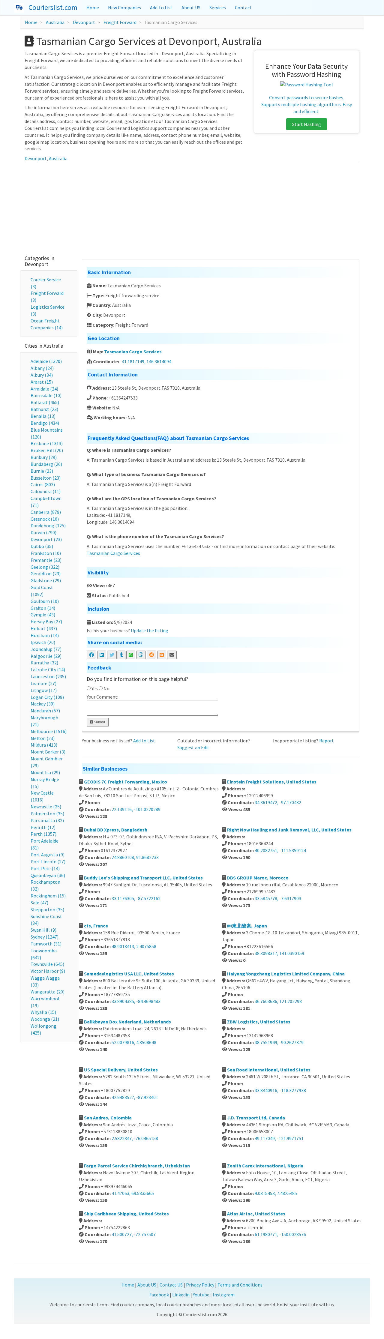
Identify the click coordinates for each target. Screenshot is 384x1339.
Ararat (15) (42, 382)
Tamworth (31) (46, 944)
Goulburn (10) (45, 601)
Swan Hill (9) (43, 930)
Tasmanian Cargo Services (133, 352)
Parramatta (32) (47, 820)
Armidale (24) (44, 389)
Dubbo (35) (42, 546)
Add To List (161, 7)
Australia (55, 22)
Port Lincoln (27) (48, 861)
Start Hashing (306, 124)
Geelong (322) (45, 567)
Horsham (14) (45, 635)
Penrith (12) (43, 827)
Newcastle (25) (46, 807)
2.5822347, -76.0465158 (135, 1138)
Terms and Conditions (240, 1285)
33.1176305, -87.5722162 (136, 898)
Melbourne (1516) (49, 731)
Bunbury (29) (44, 457)
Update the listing (149, 631)
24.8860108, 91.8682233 (135, 857)
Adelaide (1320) (46, 361)
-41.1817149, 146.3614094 (145, 361)
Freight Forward (120, 22)
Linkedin (181, 1295)
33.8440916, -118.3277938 (280, 1090)
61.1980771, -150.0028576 (280, 1234)
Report (326, 741)
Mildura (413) (44, 745)
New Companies (124, 7)
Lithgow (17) (44, 690)
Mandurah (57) (45, 711)
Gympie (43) (43, 615)
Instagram (224, 1295)
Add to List (144, 741)
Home (92, 7)
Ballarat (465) (45, 402)
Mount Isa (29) (45, 772)
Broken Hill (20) (47, 450)
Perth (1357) (43, 834)
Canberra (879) (46, 512)
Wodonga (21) (45, 1019)
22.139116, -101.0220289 (136, 809)
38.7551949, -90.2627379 (279, 1042)
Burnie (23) (42, 471)
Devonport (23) (46, 539)
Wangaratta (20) (47, 992)
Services (217, 7)
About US (191, 7)
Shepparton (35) (47, 909)
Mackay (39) (43, 704)
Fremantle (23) (46, 560)
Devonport (84, 22)
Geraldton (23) (46, 574)
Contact (243, 7)
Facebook (159, 1295)
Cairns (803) (43, 484)
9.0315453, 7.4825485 (276, 1193)
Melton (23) (43, 738)
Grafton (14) (43, 608)
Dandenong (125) (48, 526)
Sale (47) (39, 903)
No (107, 688)
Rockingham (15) (48, 896)
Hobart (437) (44, 628)
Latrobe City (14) (48, 669)
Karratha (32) (44, 663)
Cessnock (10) (45, 519)
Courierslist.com (52, 7)
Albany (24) (42, 368)
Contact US (171, 1285)
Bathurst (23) (44, 409)
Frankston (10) (46, 553)
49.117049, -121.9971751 (279, 1138)
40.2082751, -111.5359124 (280, 850)
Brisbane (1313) (47, 443)
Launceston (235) (48, 676)
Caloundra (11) (46, 491)
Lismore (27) (43, 683)
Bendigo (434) (45, 423)
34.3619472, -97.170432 (278, 802)
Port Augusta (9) (47, 855)
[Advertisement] (192, 207)
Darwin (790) (43, 532)
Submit (99, 722)
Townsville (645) (47, 964)
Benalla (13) (43, 416)
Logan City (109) (47, 697)
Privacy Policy (200, 1285)
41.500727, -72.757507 (134, 1234)
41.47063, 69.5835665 (133, 1193)
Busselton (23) (46, 478)
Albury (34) (42, 375)
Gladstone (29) (46, 580)
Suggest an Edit (193, 747)
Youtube (201, 1295)
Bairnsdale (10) (46, 395)
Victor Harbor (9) (48, 971)
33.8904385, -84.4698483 (136, 1001)
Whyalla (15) (43, 1012)
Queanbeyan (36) (48, 875)
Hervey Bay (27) (46, 622)
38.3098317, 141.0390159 (279, 953)
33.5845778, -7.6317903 (278, 898)
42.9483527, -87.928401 (135, 1097)
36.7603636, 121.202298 (278, 1001)
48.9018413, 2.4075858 (134, 946)
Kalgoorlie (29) (46, 656)
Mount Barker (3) (48, 752)
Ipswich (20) (43, 642)
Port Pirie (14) (45, 868)
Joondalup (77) (46, 649)
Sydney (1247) (44, 937)
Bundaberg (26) (46, 464)
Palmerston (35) (47, 813)
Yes (95, 688)
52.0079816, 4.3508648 (134, 1042)
